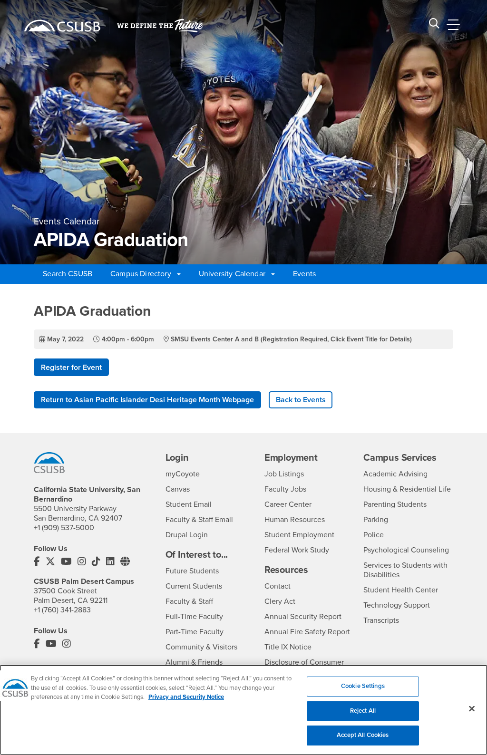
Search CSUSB (67, 274)
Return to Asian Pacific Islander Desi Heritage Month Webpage (147, 400)
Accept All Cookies (363, 735)
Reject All (363, 711)
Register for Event (71, 367)
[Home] (62, 25)
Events (304, 274)
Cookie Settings (363, 686)
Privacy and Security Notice (186, 697)
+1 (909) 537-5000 (64, 527)
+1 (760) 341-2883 (62, 610)
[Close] (471, 708)
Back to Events (301, 400)
